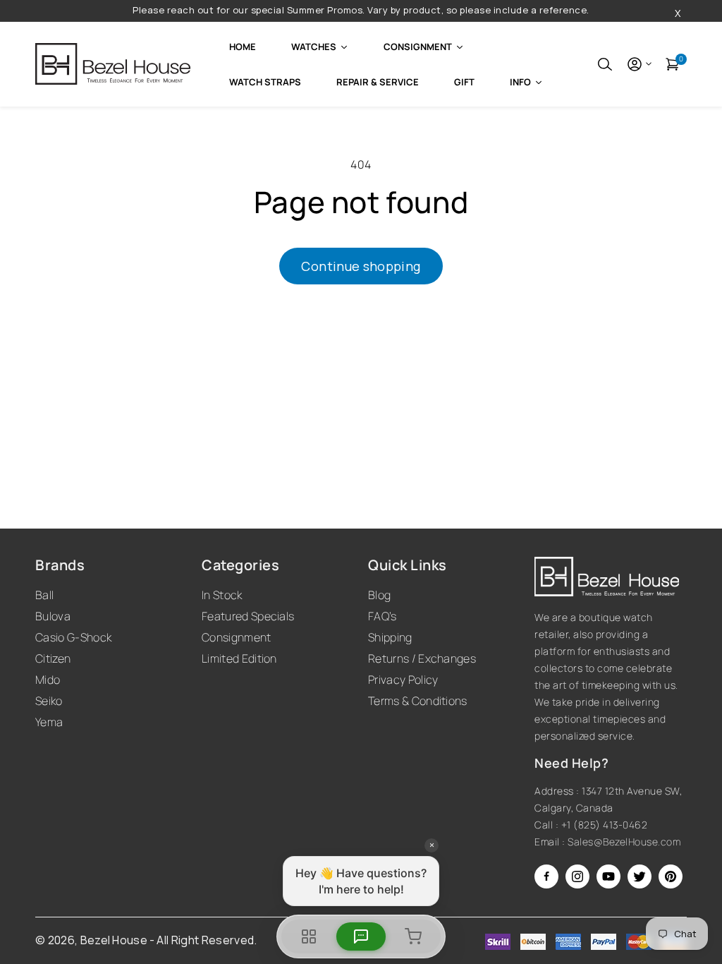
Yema (49, 722)
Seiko (49, 701)
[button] (604, 64)
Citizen (53, 658)
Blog (379, 595)
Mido (47, 679)
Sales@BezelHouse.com (624, 841)
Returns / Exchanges (422, 658)
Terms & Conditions (417, 701)
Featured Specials (248, 616)
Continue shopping (360, 266)
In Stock (222, 595)
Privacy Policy (403, 679)
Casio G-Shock (73, 637)
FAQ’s (382, 616)
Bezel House (114, 940)
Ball (44, 595)
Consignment (236, 637)
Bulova (53, 616)
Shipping (390, 637)
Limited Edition (239, 658)
